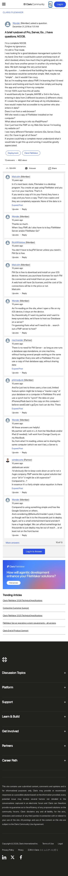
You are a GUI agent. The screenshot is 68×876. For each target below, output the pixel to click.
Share (54, 168)
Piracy (21, 850)
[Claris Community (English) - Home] (34, 4)
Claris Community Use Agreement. (29, 824)
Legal (60, 843)
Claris (4, 659)
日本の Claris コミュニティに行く (43, 850)
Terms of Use (48, 843)
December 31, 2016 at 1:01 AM (26, 26)
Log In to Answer (34, 551)
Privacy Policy (8, 850)
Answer (32, 168)
